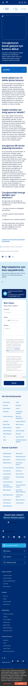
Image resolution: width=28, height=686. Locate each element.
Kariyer (8, 551)
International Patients (12, 545)
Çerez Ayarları (7, 683)
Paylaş (24, 9)
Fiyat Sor (8, 556)
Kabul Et (21, 683)
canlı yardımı (12, 296)
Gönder (14, 383)
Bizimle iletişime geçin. (14, 517)
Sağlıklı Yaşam (7, 9)
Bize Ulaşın (16, 9)
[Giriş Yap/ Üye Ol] (22, 2)
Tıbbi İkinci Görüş (11, 562)
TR (25, 2)
